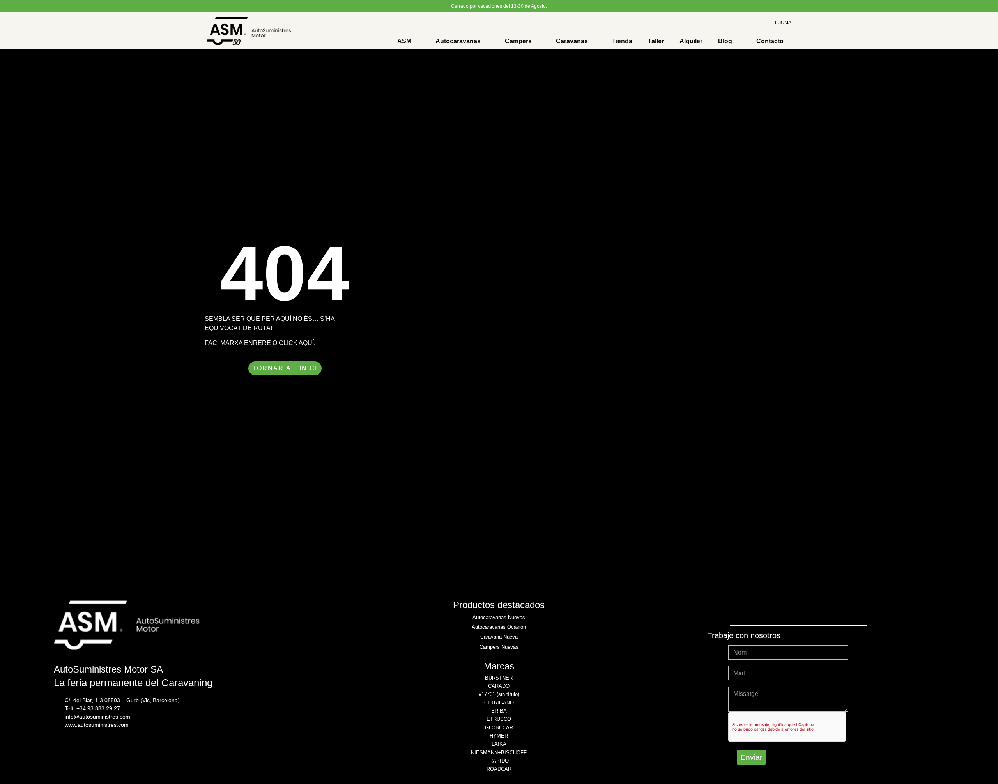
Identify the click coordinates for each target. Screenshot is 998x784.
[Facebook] (777, 610)
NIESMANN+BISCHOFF (499, 753)
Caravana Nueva (499, 637)
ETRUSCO (499, 719)
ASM (404, 41)
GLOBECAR (499, 728)
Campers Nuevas (499, 647)
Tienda (622, 41)
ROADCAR (499, 769)
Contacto (770, 41)
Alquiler (690, 41)
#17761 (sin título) (499, 694)
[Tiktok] (820, 610)
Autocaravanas (458, 41)
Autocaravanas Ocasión (499, 627)
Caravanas (572, 41)
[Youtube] (798, 610)
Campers (518, 41)
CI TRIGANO (499, 703)
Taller (656, 41)
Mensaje (740, 683)
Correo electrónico (753, 663)
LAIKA (499, 744)
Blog (725, 41)
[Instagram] (755, 610)
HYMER (499, 736)
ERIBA (499, 711)
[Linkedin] (841, 610)
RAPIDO (499, 761)
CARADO (499, 686)
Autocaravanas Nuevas (498, 617)
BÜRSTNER (499, 678)
